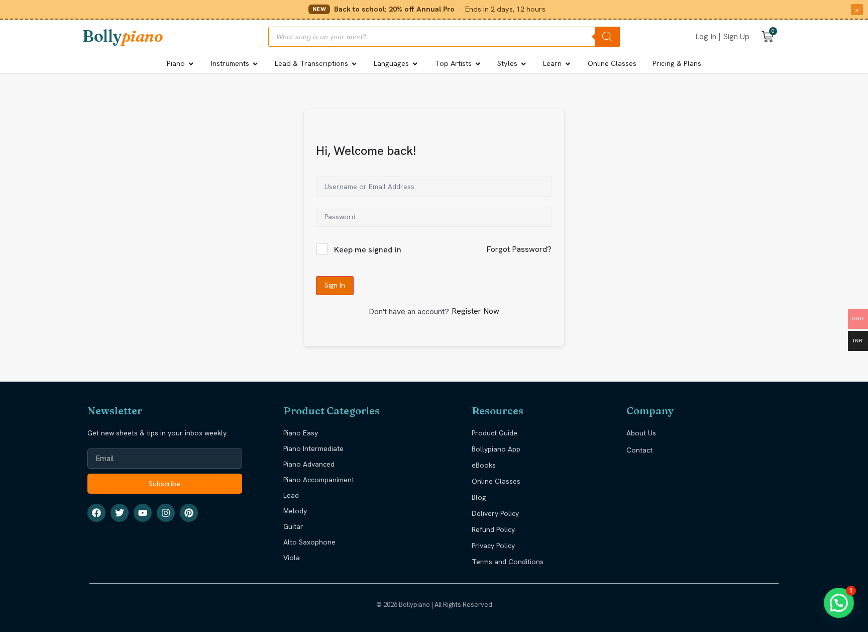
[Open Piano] (190, 63)
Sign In (334, 285)
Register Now (475, 311)
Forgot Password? (519, 249)
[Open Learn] (567, 63)
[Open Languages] (414, 63)
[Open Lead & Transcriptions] (354, 63)
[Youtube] (143, 513)
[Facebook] (96, 513)
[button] (839, 603)
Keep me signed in (367, 249)
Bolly (122, 36)
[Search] (607, 37)
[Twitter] (120, 513)
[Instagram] (166, 513)
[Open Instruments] (255, 63)
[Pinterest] (189, 513)
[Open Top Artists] (477, 63)
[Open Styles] (523, 63)
